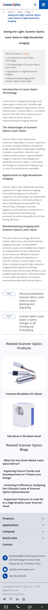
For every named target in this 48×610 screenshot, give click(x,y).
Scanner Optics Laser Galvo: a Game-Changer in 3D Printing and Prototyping (31, 323)
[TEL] (18, 607)
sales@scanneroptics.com (21, 569)
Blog (28, 12)
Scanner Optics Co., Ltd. (26, 586)
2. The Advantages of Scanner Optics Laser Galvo (22, 66)
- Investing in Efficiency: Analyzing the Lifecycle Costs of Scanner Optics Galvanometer (24, 488)
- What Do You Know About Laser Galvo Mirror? (23, 462)
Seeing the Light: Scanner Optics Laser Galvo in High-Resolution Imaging (24, 18)
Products (8, 518)
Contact (8, 544)
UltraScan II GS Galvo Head (24, 436)
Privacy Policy (17, 594)
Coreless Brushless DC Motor (24, 394)
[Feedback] (30, 607)
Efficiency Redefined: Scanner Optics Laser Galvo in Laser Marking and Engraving (31, 300)
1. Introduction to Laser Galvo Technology (19, 59)
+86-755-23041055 (17, 576)
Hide (25, 53)
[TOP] (42, 607)
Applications (10, 525)
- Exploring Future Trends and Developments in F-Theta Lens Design (22, 474)
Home (11, 12)
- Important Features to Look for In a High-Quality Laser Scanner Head (23, 502)
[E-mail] (6, 607)
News (20, 12)
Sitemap (6, 594)
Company (9, 531)
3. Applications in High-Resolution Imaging (21, 73)
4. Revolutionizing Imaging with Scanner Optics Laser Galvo (20, 80)
